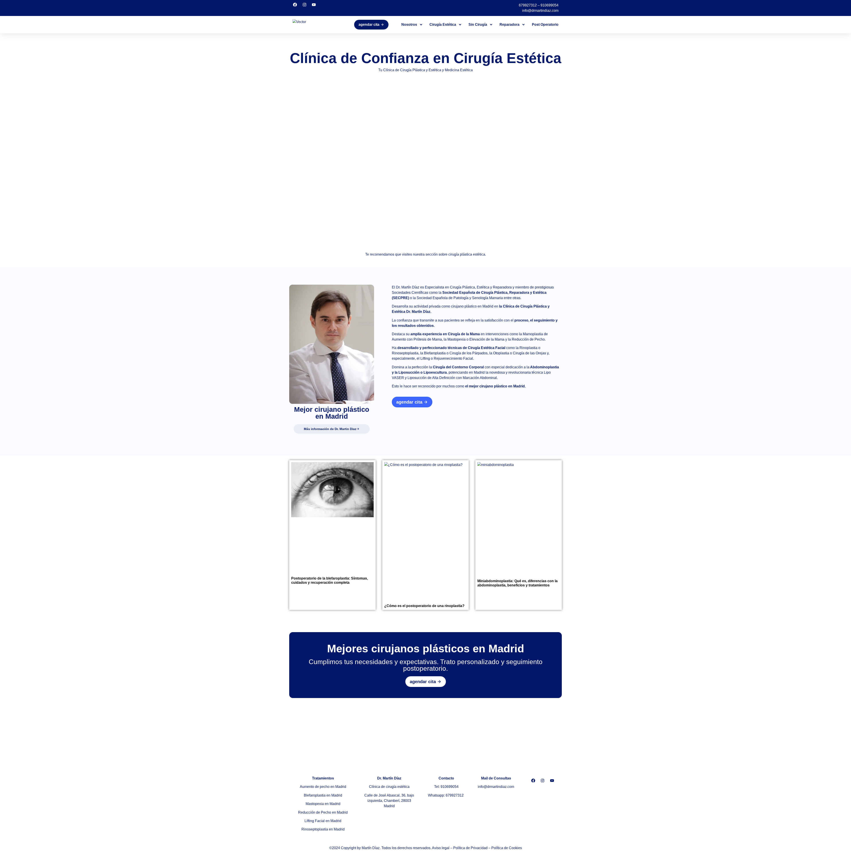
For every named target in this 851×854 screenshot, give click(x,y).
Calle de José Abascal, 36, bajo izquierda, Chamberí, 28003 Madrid (389, 800)
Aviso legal (440, 848)
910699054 (549, 5)
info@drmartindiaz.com (540, 10)
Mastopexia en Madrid (323, 804)
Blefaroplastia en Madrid (323, 795)
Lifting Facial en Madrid (322, 821)
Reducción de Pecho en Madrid (323, 812)
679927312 (528, 5)
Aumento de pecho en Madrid (323, 787)
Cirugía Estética (442, 24)
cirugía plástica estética (466, 254)
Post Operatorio (545, 24)
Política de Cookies (506, 848)
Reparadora (509, 24)
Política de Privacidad (470, 848)
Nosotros (409, 24)
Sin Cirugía (477, 24)
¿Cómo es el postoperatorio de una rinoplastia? (424, 606)
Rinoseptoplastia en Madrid (323, 829)
